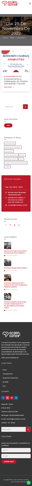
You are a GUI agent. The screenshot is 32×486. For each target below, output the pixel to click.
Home (5, 38)
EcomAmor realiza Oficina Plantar (15, 268)
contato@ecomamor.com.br (17, 205)
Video (7, 166)
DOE (8, 125)
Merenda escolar (11, 159)
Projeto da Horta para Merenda (15, 162)
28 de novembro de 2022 (13, 76)
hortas (22, 155)
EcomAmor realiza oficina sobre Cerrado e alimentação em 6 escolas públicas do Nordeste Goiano (15, 305)
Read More (8, 87)
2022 (12, 38)
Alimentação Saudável (12, 147)
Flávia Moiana (23, 482)
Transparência (7, 374)
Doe (4, 386)
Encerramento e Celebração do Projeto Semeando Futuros (16, 81)
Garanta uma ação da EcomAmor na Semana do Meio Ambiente (15, 252)
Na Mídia (5, 382)
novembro (21, 38)
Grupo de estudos (11, 155)
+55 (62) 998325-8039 (16, 415)
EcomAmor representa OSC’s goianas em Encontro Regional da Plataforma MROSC (15, 285)
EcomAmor (9, 151)
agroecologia (9, 143)
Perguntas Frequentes (10, 378)
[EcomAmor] (10, 3)
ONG (21, 159)
